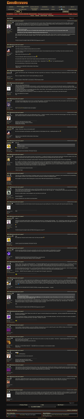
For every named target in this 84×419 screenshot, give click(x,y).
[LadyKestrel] (9, 241)
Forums (32, 15)
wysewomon (9, 22)
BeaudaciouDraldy (58, 414)
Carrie (8, 263)
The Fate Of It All (20, 107)
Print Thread (9, 18)
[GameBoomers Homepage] (66, 12)
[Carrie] (9, 318)
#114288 (75, 154)
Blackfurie (9, 338)
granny (8, 188)
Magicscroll (9, 156)
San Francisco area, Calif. (11, 272)
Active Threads (44, 15)
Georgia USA (9, 94)
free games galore (22, 9)
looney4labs (9, 46)
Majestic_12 (49, 414)
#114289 (75, 173)
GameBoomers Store (72, 9)
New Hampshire (9, 184)
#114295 (75, 261)
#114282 (75, 70)
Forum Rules (9, 410)
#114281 (75, 44)
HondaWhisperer (66, 414)
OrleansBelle (22, 414)
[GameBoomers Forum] (18, 12)
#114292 (75, 216)
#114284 (75, 98)
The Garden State (9, 151)
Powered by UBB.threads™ (42, 418)
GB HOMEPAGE (74, 410)
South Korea (9, 164)
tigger (8, 114)
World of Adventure (45, 9)
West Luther (8, 347)
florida (8, 213)
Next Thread (60, 404)
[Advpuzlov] (9, 284)
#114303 (75, 376)
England (8, 123)
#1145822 (75, 389)
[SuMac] (9, 180)
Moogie (8, 378)
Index (42, 404)
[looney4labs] (9, 134)
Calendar (37, 15)
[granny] (9, 194)
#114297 (75, 291)
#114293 (75, 234)
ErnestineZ (9, 203)
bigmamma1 (9, 249)
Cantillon (44, 414)
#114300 (75, 336)
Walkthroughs (11, 9)
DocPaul (8, 84)
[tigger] (9, 119)
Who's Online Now (11, 413)
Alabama (8, 55)
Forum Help (50, 15)
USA (7, 288)
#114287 (75, 140)
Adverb (53, 414)
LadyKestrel (9, 142)
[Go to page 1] (74, 18)
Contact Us (69, 410)
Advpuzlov (9, 279)
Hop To (29, 406)
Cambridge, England (10, 78)
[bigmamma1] (9, 255)
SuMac (8, 175)
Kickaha (8, 72)
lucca (8, 326)
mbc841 (8, 100)
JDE (7, 391)
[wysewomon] (9, 223)
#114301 (75, 350)
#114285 (75, 112)
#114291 (75, 201)
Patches (53, 9)
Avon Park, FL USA (10, 109)
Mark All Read (14, 410)
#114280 (75, 20)
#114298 (75, 311)
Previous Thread (23, 404)
